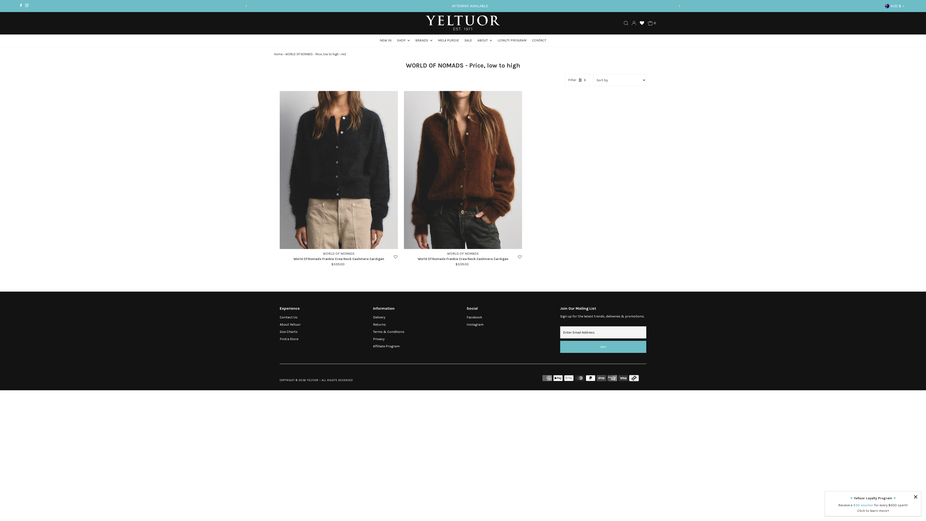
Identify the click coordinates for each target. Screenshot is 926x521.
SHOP (401, 40)
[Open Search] (626, 23)
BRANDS (422, 40)
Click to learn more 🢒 (873, 511)
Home (278, 54)
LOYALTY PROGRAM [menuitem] (511, 40)
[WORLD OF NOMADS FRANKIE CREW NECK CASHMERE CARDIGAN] (339, 170)
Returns (379, 324)
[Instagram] (27, 6)
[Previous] (246, 6)
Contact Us (289, 317)
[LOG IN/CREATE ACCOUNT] (634, 23)
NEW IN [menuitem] (385, 40)
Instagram (475, 324)
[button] (395, 257)
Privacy (379, 339)
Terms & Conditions (388, 332)
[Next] (679, 6)
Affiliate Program (386, 346)
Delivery (379, 317)
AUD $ (896, 6)
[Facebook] (21, 6)
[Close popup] (915, 497)
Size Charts (289, 332)
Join (603, 347)
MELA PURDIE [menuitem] (448, 40)
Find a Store (289, 339)
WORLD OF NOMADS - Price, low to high (312, 54)
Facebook (474, 317)
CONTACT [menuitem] (539, 40)
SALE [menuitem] (468, 40)
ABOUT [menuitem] (483, 40)
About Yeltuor (290, 324)
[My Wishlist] (642, 23)
